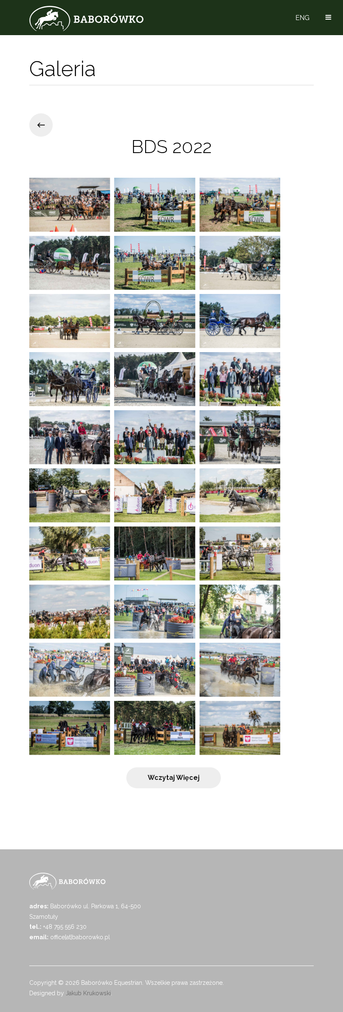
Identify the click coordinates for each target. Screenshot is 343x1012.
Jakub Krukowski (88, 993)
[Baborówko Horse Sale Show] (86, 18)
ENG (302, 18)
